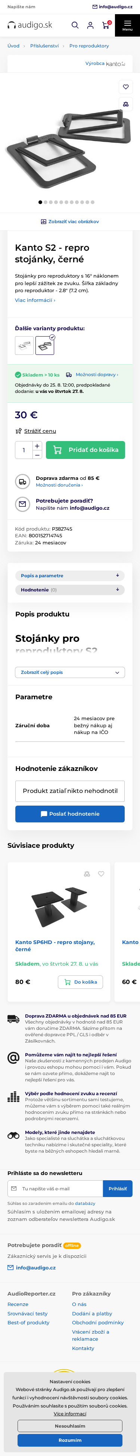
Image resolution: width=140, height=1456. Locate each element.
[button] (75, 25)
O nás (79, 1304)
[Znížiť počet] (37, 454)
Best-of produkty (28, 1322)
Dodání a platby (92, 1313)
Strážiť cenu (40, 431)
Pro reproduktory (89, 46)
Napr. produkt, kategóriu (55, 63)
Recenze (17, 1304)
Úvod (13, 46)
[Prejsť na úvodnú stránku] (29, 25)
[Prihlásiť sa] (90, 25)
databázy (85, 1203)
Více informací (70, 1413)
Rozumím (70, 1440)
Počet (24, 450)
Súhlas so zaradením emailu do (51, 1203)
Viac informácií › (35, 300)
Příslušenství (44, 46)
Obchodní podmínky (98, 1322)
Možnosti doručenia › (59, 485)
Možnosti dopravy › (97, 374)
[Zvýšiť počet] (37, 445)
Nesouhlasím (70, 1426)
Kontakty (83, 1348)
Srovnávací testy (27, 1313)
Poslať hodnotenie (74, 813)
